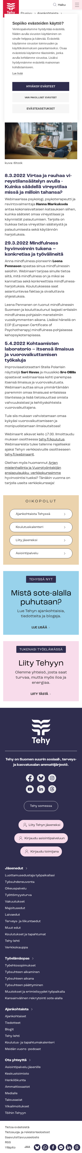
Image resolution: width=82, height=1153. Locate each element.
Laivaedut (12, 914)
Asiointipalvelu (27, 553)
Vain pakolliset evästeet (41, 97)
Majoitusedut (15, 908)
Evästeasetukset (41, 108)
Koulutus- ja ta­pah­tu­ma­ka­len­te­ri (30, 1042)
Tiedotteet (12, 1023)
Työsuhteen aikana (19, 978)
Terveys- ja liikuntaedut (23, 921)
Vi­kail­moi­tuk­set (17, 1106)
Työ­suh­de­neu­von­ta (19, 882)
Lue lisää (39, 627)
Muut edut (13, 928)
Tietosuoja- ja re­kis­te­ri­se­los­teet (27, 1132)
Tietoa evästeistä (17, 1127)
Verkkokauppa (16, 947)
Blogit (9, 1029)
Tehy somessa (41, 806)
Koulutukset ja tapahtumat (25, 934)
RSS (8, 1142)
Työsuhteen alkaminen (22, 972)
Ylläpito (10, 1147)
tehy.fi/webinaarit (19, 454)
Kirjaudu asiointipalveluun (44, 838)
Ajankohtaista (47, 13)
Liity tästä (39, 694)
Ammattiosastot (17, 1086)
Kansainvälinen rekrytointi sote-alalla (33, 998)
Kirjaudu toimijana (44, 851)
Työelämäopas (17, 958)
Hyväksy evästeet (40, 86)
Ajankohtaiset (15, 1016)
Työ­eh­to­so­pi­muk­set (20, 965)
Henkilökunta (15, 1080)
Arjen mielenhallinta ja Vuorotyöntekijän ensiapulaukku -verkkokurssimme (33, 468)
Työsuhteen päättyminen (24, 985)
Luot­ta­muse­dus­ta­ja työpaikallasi (30, 875)
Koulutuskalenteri (29, 527)
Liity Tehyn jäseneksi (44, 825)
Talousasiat (13, 1100)
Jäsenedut (14, 868)
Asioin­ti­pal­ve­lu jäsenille (23, 1067)
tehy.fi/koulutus (51, 439)
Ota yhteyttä (16, 1060)
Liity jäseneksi (26, 540)
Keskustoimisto (17, 1073)
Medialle (11, 1093)
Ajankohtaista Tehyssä (33, 514)
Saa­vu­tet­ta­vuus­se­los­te (22, 1137)
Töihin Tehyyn (15, 1113)
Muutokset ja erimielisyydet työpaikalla (35, 991)
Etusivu (26, 13)
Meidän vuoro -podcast (23, 1049)
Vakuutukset (15, 901)
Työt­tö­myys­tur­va (18, 895)
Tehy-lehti (12, 941)
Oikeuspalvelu (15, 888)
